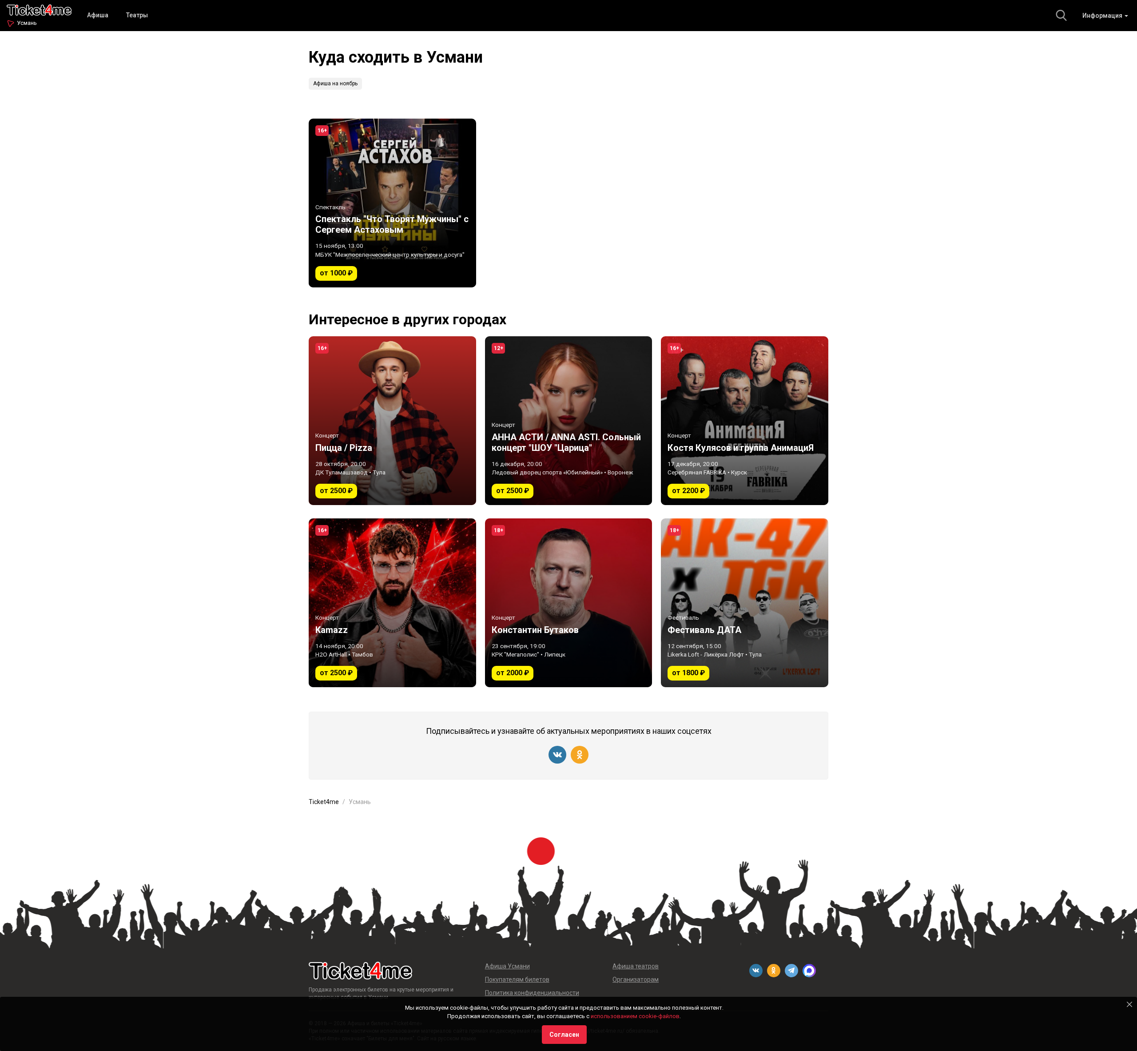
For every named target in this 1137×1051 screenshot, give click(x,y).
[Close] (1129, 1004)
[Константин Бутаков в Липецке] (568, 602)
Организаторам (635, 979)
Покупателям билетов (517, 979)
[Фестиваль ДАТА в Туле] (744, 602)
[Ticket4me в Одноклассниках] (579, 755)
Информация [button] (1103, 15)
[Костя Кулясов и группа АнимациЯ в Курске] (744, 420)
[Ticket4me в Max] (809, 970)
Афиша (97, 15)
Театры (137, 15)
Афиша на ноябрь (335, 83)
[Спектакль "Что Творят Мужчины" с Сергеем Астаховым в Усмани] (392, 203)
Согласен (564, 1034)
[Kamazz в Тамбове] (392, 602)
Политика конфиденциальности (532, 992)
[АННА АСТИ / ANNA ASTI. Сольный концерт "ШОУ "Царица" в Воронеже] (568, 420)
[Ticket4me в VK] (557, 755)
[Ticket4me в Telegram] (791, 970)
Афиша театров (635, 966)
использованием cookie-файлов (635, 1016)
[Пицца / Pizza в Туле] (392, 420)
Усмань (27, 23)
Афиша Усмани (507, 966)
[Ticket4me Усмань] (39, 9)
